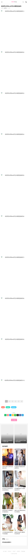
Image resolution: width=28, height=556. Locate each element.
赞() (14, 420)
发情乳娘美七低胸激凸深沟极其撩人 (7, 511)
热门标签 (5, 551)
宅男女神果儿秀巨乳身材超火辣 (7, 467)
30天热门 (9, 551)
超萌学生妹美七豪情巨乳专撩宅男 (20, 532)
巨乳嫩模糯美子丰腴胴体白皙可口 (20, 489)
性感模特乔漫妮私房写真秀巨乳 (20, 467)
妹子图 (5, 8)
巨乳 (3, 407)
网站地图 (23, 551)
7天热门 (14, 551)
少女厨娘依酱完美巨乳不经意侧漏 (7, 532)
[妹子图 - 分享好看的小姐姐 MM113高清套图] (14, 2)
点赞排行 (18, 551)
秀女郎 (8, 407)
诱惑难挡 (14, 407)
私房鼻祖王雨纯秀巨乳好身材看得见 (7, 489)
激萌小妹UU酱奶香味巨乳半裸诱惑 (20, 511)
